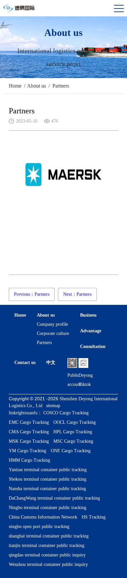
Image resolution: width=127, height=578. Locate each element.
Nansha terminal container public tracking (47, 488)
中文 (50, 362)
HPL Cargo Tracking (72, 431)
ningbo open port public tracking (39, 526)
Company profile (52, 324)
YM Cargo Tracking (27, 450)
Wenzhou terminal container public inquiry (48, 564)
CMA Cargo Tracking (29, 431)
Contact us (24, 362)
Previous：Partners (31, 294)
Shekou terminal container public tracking (47, 479)
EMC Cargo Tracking (29, 422)
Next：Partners (77, 294)
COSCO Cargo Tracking (66, 412)
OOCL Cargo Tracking (74, 422)
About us (36, 86)
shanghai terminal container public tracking (49, 536)
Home (15, 86)
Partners (60, 86)
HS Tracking (94, 517)
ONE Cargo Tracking (71, 450)
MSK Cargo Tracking (29, 441)
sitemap (53, 405)
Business (88, 315)
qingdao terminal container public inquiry (47, 555)
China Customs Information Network (43, 517)
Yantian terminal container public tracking (48, 469)
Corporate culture (53, 333)
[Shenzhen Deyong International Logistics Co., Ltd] (21, 11)
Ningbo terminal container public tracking (47, 507)
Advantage (90, 330)
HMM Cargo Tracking (29, 460)
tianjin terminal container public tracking (46, 545)
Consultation (93, 346)
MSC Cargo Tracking (73, 441)
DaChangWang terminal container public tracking (54, 498)
